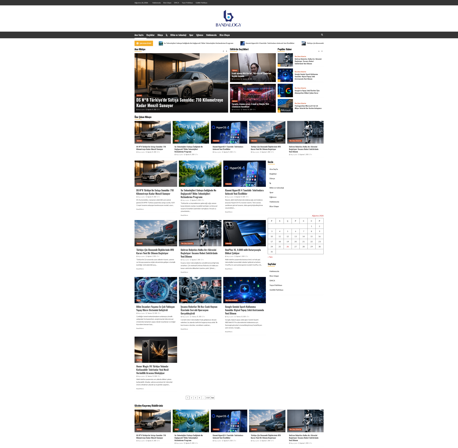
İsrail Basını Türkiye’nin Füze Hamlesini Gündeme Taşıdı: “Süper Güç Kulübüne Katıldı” (307, 107)
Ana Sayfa (139, 34)
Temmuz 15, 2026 (152, 376)
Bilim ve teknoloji (178, 34)
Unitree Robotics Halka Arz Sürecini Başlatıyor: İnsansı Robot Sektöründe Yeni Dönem (303, 149)
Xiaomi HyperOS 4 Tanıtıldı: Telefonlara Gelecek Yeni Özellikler (220, 43)
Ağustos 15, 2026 (152, 109)
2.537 (208, 397)
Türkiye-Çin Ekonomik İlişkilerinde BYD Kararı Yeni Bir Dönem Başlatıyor (285, 43)
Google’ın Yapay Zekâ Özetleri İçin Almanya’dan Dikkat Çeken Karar (307, 76)
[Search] (322, 35)
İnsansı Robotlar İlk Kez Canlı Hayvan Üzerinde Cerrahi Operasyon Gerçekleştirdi (199, 310)
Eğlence (199, 34)
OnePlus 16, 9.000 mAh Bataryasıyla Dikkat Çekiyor (243, 251)
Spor (191, 34)
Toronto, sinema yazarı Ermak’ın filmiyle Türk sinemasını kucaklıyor (250, 105)
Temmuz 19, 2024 (247, 109)
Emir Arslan (237, 79)
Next (212, 397)
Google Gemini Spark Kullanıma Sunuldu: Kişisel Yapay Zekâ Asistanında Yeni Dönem (306, 61)
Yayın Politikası (187, 3)
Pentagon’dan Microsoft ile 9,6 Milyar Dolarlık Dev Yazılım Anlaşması (308, 91)
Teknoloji (216, 141)
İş (166, 34)
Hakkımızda (156, 3)
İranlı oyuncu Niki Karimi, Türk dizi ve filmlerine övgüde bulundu (251, 74)
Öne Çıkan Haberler (300, 56)
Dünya (160, 34)
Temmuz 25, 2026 (152, 313)
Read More (140, 209)
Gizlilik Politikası (201, 3)
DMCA (176, 3)
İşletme (139, 141)
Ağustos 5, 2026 (266, 152)
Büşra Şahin (141, 109)
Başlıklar (150, 34)
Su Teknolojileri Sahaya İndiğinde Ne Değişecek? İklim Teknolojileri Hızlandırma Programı (177, 102)
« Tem (270, 257)
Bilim (138, 95)
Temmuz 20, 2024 (247, 79)
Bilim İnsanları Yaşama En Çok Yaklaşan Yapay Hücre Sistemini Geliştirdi (155, 308)
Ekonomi (254, 141)
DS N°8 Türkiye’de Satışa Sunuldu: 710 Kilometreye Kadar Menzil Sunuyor (151, 147)
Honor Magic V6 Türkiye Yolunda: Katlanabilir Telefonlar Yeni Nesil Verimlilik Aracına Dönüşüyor (152, 370)
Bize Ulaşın (167, 3)
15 (311, 236)
